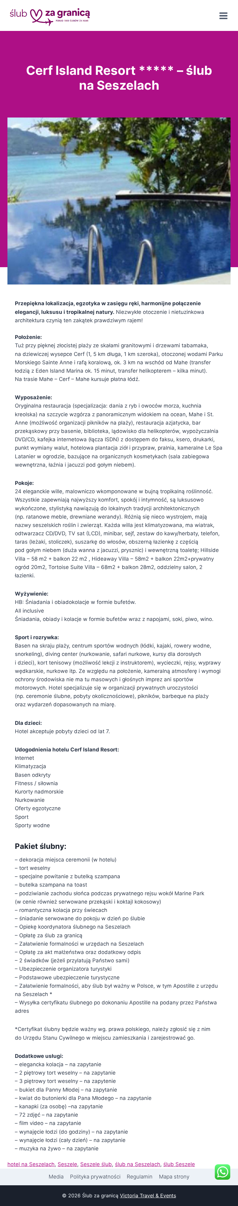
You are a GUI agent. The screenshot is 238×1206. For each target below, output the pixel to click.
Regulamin (139, 1177)
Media (56, 1177)
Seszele (67, 1164)
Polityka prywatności (95, 1177)
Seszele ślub (96, 1164)
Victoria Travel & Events (148, 1195)
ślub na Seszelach (137, 1164)
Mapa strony (174, 1177)
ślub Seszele (179, 1164)
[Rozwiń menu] (223, 16)
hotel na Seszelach (31, 1164)
